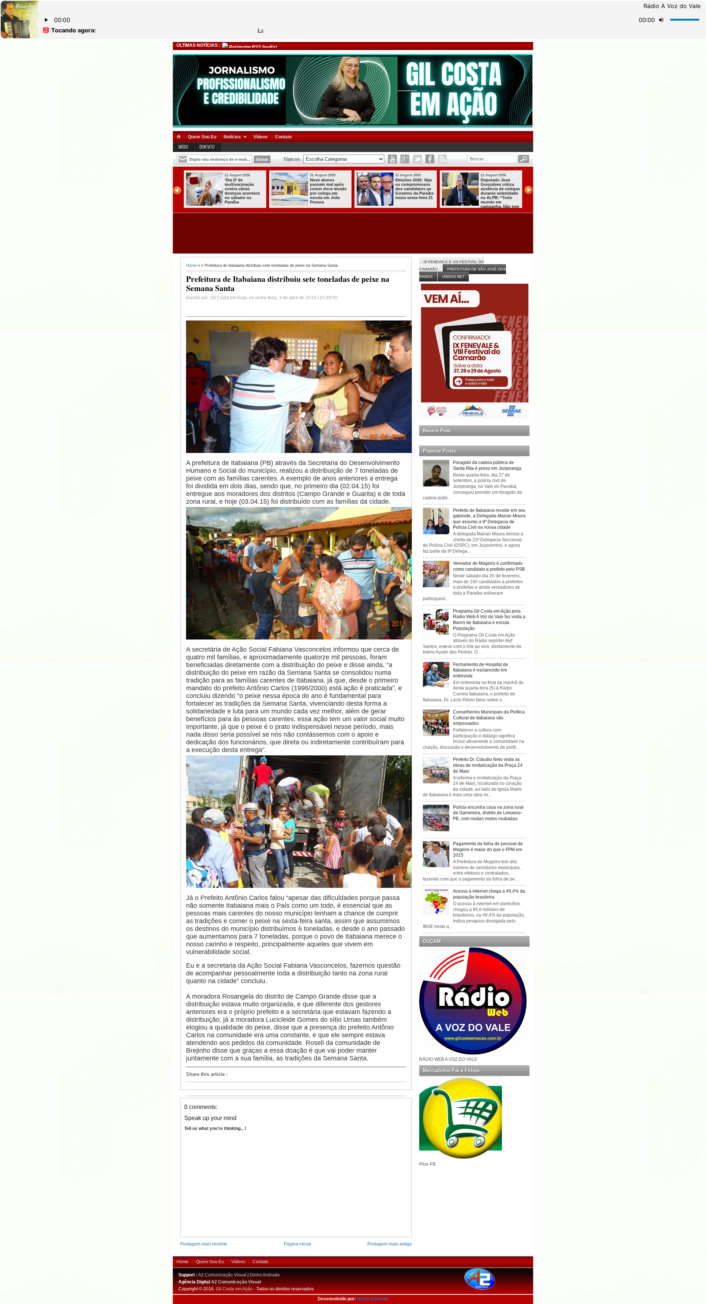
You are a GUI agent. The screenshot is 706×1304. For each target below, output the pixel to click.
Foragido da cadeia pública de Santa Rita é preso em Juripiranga (487, 465)
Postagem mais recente (203, 1244)
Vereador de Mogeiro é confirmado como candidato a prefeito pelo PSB (489, 566)
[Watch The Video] (392, 159)
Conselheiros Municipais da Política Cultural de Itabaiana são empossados (489, 717)
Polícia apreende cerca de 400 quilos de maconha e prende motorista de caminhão (415, 189)
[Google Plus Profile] (404, 159)
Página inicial (297, 1244)
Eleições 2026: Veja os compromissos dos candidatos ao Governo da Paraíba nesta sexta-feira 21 (244, 189)
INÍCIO (183, 147)
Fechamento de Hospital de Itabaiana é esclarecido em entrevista (480, 670)
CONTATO (207, 147)
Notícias (232, 136)
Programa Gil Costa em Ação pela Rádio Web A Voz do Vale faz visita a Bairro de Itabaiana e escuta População (489, 620)
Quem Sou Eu (202, 136)
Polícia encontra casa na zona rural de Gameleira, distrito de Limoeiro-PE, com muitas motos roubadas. (488, 813)
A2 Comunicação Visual (222, 1275)
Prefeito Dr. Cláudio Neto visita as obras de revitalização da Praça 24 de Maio (488, 765)
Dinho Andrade (265, 1275)
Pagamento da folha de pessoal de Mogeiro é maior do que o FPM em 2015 (488, 849)
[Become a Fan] (429, 159)
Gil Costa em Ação (234, 1288)
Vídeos (260, 136)
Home (191, 265)
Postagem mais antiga (389, 1244)
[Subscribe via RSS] (442, 159)
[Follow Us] (417, 159)
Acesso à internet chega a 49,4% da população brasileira (489, 894)
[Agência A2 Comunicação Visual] (486, 1290)
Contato (283, 136)
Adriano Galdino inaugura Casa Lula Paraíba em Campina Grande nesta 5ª (499, 189)
